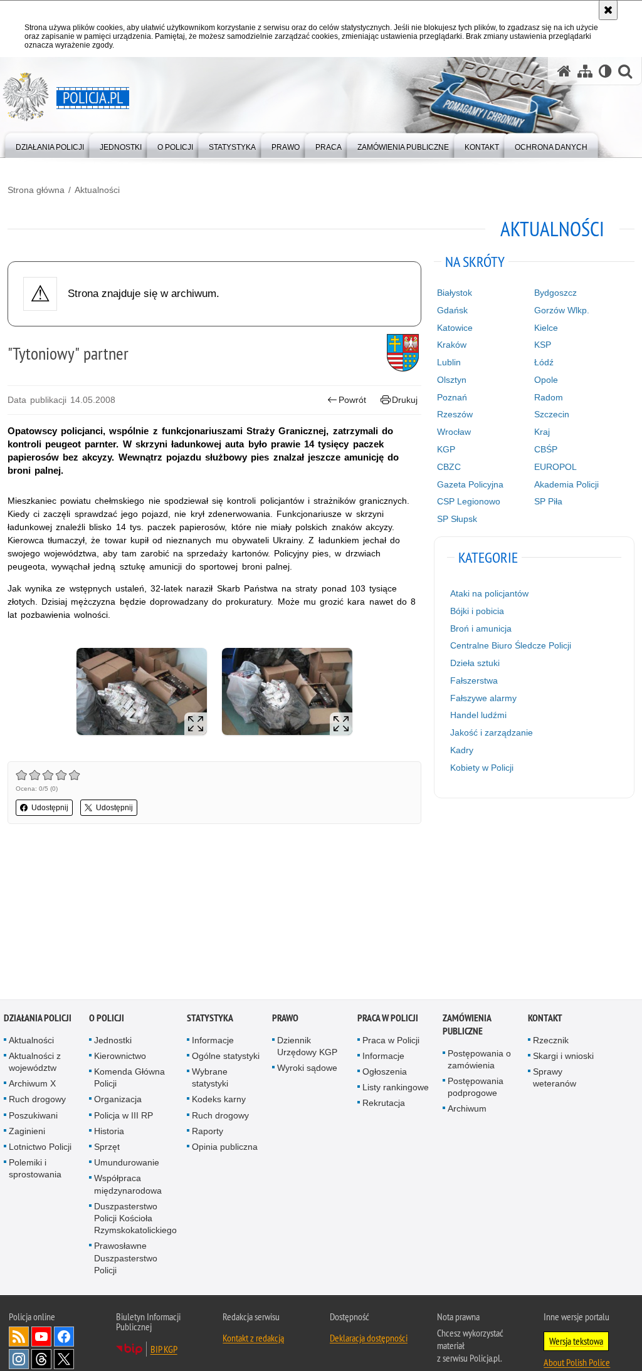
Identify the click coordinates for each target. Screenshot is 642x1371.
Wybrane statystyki (210, 1078)
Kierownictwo (120, 1056)
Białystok (454, 293)
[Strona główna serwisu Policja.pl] (564, 71)
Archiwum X (32, 1084)
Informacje (213, 1041)
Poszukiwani (33, 1116)
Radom (548, 397)
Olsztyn (451, 380)
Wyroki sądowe (307, 1068)
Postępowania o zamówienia (479, 1060)
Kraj (542, 432)
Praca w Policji (387, 1018)
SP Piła (548, 501)
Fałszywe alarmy (483, 698)
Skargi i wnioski (563, 1056)
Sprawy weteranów (554, 1078)
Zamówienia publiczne (467, 1025)
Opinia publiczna (225, 1147)
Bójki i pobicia (477, 611)
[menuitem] (50, 144)
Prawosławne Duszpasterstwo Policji (125, 1259)
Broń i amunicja (481, 628)
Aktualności (97, 190)
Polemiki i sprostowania (35, 1169)
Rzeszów (455, 414)
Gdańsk (452, 310)
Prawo (285, 1018)
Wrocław (454, 432)
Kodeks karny (219, 1100)
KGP (446, 449)
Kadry (461, 750)
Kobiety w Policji (481, 768)
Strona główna (36, 190)
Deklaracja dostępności (369, 1338)
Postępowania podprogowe (475, 1087)
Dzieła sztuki (475, 663)
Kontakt (545, 1018)
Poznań (452, 397)
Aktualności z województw (35, 1062)
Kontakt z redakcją (253, 1338)
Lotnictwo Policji (40, 1147)
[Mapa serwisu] (584, 71)
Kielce (546, 328)
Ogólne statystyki (226, 1056)
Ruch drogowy (37, 1100)
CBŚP (545, 449)
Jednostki (113, 1041)
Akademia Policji (566, 484)
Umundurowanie (126, 1163)
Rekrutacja (383, 1104)
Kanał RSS (19, 1337)
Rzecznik (551, 1041)
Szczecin (551, 414)
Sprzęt (107, 1147)
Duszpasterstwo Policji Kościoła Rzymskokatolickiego (135, 1219)
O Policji (106, 1018)
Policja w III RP (123, 1116)
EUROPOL (555, 467)
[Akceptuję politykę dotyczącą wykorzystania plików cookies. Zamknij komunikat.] (608, 10)
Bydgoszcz (555, 293)
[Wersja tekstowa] (605, 71)
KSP (542, 345)
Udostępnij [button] (49, 807)
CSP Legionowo (468, 501)
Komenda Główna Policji (129, 1078)
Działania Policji (37, 1018)
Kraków (451, 345)
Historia (109, 1132)
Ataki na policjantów (489, 593)
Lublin (449, 362)
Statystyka (210, 1018)
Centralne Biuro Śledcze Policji (510, 645)
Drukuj (405, 400)
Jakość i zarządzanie (491, 732)
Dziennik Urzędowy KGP (307, 1047)
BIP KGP (163, 1349)
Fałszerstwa (474, 680)
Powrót (352, 400)
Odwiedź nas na (41, 1337)
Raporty (207, 1132)
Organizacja (118, 1100)
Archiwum (467, 1110)
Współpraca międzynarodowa (128, 1185)
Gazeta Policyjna (470, 484)
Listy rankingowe (395, 1088)
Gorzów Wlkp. (561, 310)
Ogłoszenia (384, 1072)
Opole (546, 380)
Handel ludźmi (478, 715)
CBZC (449, 467)
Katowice (455, 328)
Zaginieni (27, 1132)
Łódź (544, 362)
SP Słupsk (457, 519)
